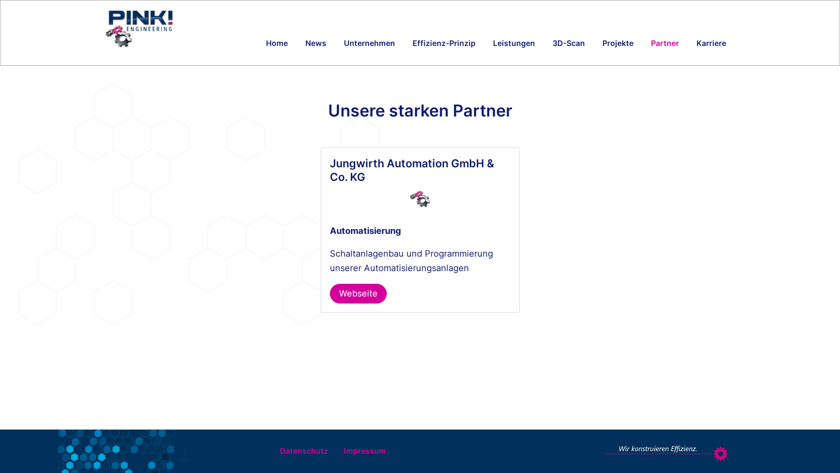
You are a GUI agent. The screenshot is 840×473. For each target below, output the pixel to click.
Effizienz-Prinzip (444, 43)
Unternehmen (369, 43)
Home (277, 43)
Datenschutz (304, 450)
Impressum (365, 450)
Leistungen (514, 43)
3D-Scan (569, 43)
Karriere (711, 43)
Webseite (358, 293)
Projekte (618, 43)
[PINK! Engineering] (160, 28)
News (315, 43)
